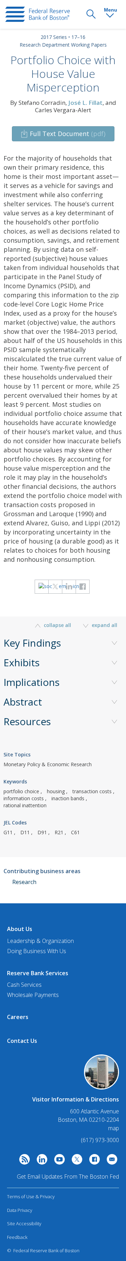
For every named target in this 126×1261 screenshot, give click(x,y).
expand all (103, 625)
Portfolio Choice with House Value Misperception (62, 73)
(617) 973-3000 (100, 1140)
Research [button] (24, 882)
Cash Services (24, 985)
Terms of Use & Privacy (31, 1196)
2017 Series (54, 37)
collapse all (57, 625)
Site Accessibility (24, 1223)
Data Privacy (19, 1210)
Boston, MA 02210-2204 (88, 1120)
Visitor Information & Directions (75, 1099)
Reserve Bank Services (37, 973)
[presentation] (37, 14)
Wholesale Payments (33, 995)
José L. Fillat (85, 103)
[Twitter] (75, 1161)
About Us (19, 929)
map (113, 1128)
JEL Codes (15, 822)
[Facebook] (93, 1161)
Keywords (15, 781)
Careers (17, 1017)
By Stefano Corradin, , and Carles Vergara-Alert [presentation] (63, 106)
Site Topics (17, 754)
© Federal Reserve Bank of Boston (43, 1250)
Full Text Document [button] (67, 133)
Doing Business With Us (36, 951)
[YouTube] (58, 1161)
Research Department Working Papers (63, 44)
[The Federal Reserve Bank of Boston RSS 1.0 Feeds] (23, 1161)
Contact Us (22, 1041)
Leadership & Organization (40, 941)
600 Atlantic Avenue (94, 1111)
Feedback (17, 1237)
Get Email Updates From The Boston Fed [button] (68, 1176)
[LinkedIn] (40, 1161)
